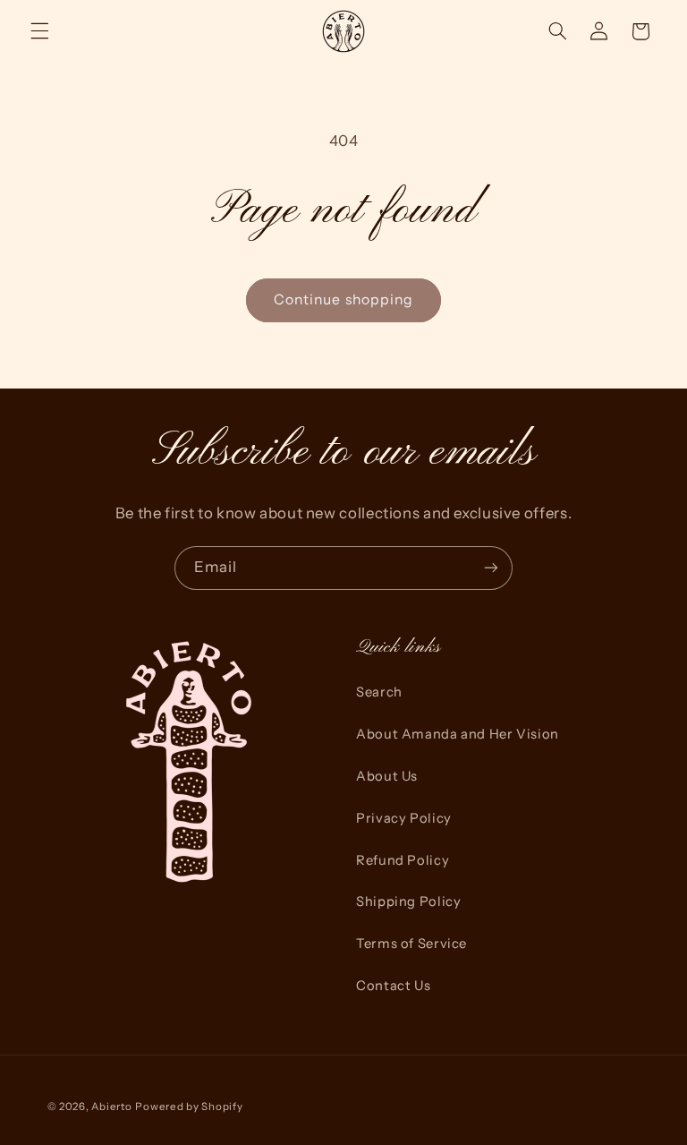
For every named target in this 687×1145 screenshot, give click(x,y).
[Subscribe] (491, 568)
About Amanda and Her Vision (457, 734)
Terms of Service (411, 944)
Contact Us (393, 986)
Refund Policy (402, 860)
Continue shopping (343, 299)
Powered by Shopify (188, 1106)
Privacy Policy (404, 818)
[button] (39, 31)
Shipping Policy (408, 901)
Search (379, 692)
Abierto (111, 1106)
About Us (387, 776)
